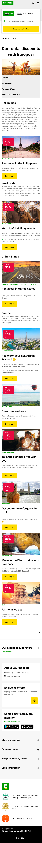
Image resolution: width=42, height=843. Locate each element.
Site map (5, 831)
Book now (9, 176)
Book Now (9, 247)
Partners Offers (8, 89)
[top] (39, 633)
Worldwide (6, 83)
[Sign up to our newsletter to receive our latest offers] (34, 700)
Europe (5, 78)
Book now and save (10, 95)
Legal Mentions (15, 831)
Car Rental (5, 38)
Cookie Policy (27, 831)
